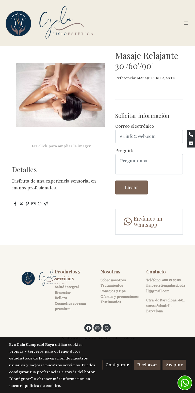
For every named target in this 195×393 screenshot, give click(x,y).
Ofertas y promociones (120, 296)
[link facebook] (88, 327)
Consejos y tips (113, 291)
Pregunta (125, 150)
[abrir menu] (186, 22)
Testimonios (111, 302)
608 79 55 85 (171, 280)
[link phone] (191, 134)
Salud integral (67, 287)
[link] (49, 23)
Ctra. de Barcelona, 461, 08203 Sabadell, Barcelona (165, 305)
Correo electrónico (134, 126)
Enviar (131, 187)
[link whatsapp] (107, 327)
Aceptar (174, 364)
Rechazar (147, 364)
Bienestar (63, 292)
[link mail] (191, 143)
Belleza (61, 298)
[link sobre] (29, 278)
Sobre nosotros (113, 280)
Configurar (117, 364)
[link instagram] (97, 327)
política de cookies (42, 385)
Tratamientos (112, 285)
